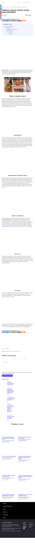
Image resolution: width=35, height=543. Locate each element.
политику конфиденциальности (9, 373)
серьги (4, 348)
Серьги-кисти (10, 32)
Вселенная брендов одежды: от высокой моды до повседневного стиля (8, 438)
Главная (4, 503)
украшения (7, 348)
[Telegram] (16, 20)
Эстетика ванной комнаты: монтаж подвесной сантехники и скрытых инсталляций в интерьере (10, 408)
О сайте (30, 522)
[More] (24, 20)
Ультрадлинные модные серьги (12, 29)
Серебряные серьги (5, 226)
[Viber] (17, 20)
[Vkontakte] (7, 20)
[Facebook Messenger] (6, 20)
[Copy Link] (22, 20)
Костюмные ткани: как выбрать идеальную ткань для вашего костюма (24, 457)
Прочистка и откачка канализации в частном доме (10, 417)
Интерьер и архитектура (7, 506)
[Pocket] (21, 20)
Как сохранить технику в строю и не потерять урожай (10, 383)
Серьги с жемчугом (10, 30)
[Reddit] (14, 20)
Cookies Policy (30, 527)
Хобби (4, 517)
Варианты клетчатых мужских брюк (9, 456)
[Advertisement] (17, 342)
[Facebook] (3, 20)
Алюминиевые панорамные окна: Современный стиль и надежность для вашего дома (10, 391)
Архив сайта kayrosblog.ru (31, 524)
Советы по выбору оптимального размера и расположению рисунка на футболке (25, 476)
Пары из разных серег (9, 26)
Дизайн (4, 509)
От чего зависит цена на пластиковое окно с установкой (10, 398)
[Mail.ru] (12, 20)
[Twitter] (9, 20)
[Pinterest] (19, 20)
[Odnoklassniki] (11, 20)
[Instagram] (4, 20)
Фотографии (5, 514)
